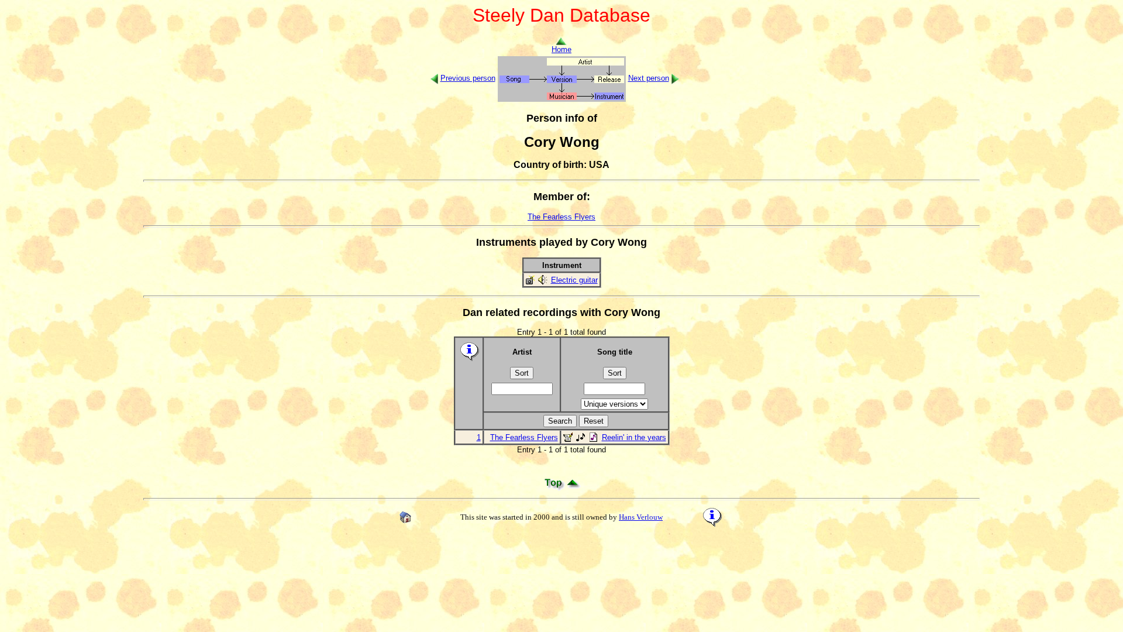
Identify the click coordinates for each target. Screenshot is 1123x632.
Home (561, 49)
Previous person (467, 78)
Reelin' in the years (634, 437)
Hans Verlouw (641, 517)
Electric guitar (574, 280)
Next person (648, 78)
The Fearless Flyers (561, 216)
